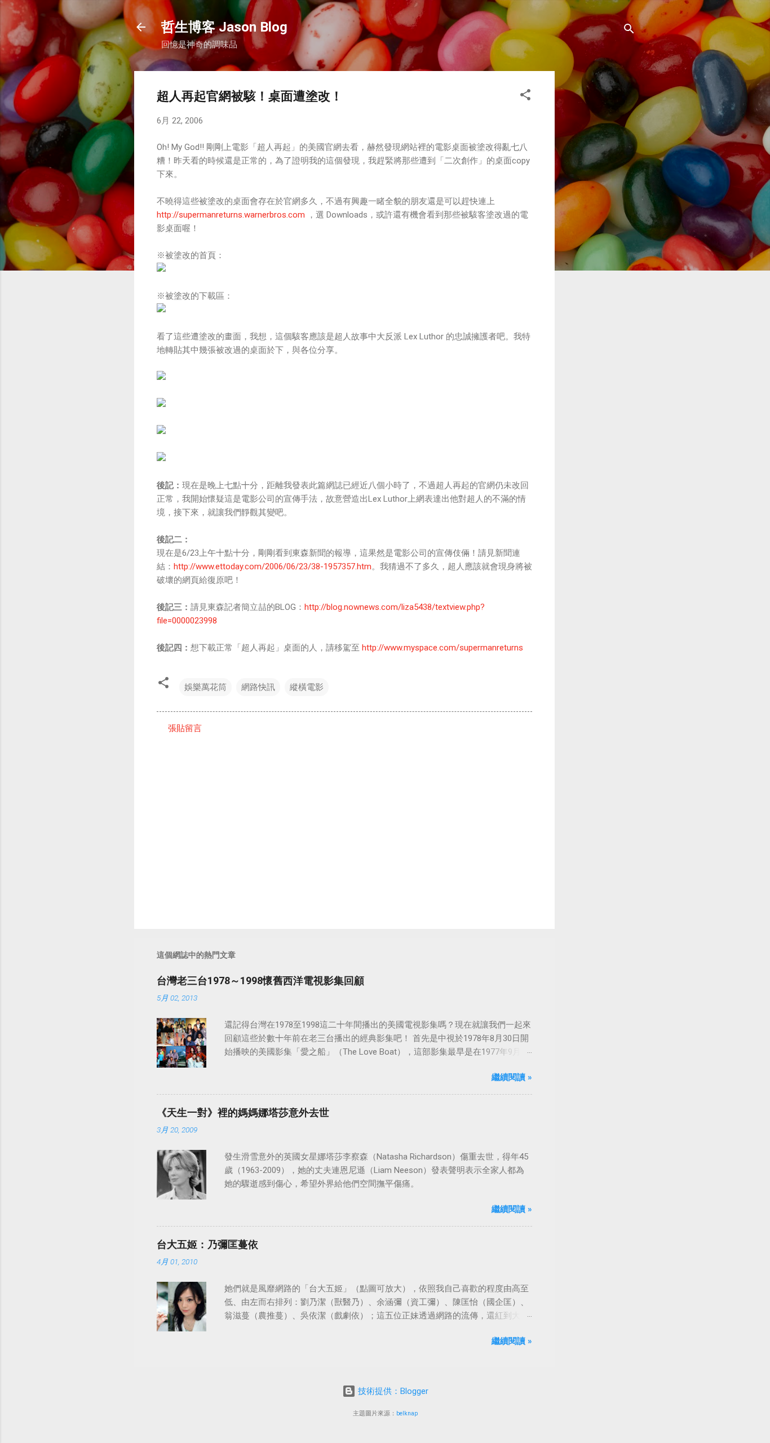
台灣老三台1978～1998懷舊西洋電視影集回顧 (260, 980)
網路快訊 (258, 687)
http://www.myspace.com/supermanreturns (442, 648)
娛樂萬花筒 (205, 687)
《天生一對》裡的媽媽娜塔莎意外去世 (243, 1112)
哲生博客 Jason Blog (224, 27)
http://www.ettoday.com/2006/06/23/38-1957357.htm (272, 566)
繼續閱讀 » (512, 1077)
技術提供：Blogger (392, 1391)
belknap (407, 1413)
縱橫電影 (307, 687)
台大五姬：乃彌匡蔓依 (207, 1244)
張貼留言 (185, 728)
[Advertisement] (600, 240)
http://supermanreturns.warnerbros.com (231, 215)
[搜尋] (629, 31)
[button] (525, 96)
